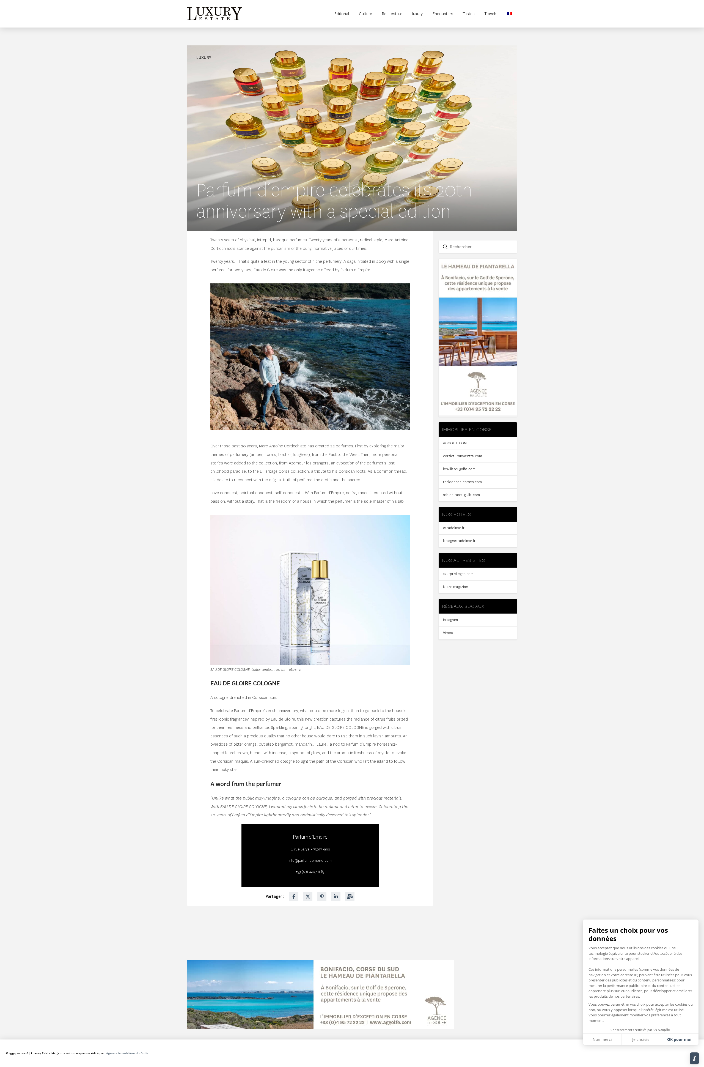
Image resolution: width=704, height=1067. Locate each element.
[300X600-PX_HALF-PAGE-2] (478, 414)
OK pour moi (679, 1039)
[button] (694, 1058)
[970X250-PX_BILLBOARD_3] (320, 1027)
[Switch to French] (509, 14)
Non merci (602, 1039)
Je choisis (640, 1039)
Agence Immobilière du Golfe (127, 1053)
